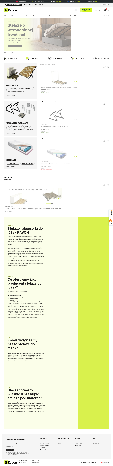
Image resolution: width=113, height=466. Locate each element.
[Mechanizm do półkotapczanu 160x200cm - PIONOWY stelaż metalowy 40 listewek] (58, 78)
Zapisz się (9, 450)
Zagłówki (27, 126)
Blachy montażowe (19, 129)
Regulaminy (42, 447)
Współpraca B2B (95, 443)
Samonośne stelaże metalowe (14, 91)
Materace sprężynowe (27, 163)
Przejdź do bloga (7, 179)
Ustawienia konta (78, 443)
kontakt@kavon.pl (29, 4)
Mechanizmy (30, 129)
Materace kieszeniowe (13, 163)
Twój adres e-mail (9, 446)
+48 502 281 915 (39, 4)
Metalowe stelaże (11, 88)
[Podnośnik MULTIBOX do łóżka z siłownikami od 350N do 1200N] (57, 116)
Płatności (59, 440)
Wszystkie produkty (10, 95)
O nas (41, 440)
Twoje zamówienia (79, 440)
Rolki (8, 126)
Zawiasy (9, 129)
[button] (75, 10)
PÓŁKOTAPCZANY (9, 206)
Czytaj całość (8, 211)
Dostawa (59, 443)
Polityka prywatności (44, 445)
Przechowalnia (78, 445)
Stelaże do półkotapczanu (26, 88)
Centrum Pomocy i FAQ (45, 443)
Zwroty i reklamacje (44, 449)
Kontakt (93, 440)
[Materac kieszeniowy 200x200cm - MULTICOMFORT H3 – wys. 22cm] (57, 153)
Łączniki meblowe (17, 126)
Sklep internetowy (88, 462)
